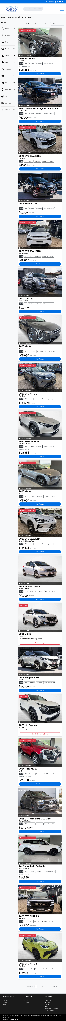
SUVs (5, 1002)
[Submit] (25, 9)
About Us (48, 1000)
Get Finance (40, 73)
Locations (51, 2)
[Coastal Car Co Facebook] (56, 2)
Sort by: (47, 24)
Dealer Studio (14, 1019)
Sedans (5, 1000)
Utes (4, 1004)
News (46, 1006)
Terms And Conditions (52, 1009)
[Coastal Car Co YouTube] (60, 2)
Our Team (48, 1002)
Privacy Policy (49, 1011)
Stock (26, 1000)
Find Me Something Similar (40, 643)
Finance (26, 1002)
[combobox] (33, 9)
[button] (62, 9)
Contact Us (48, 1004)
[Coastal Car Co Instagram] (58, 2)
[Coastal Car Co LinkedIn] (63, 2)
